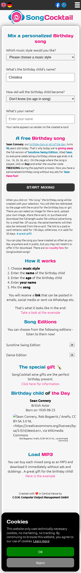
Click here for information (40, 383)
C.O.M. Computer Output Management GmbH (40, 497)
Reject (40, 563)
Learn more (41, 541)
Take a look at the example (40, 312)
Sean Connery (40, 400)
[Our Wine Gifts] (63, 4)
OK (40, 552)
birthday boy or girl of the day (47, 144)
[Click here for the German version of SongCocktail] (9, 4)
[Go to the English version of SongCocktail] (3, 4)
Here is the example (40, 475)
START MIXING (40, 187)
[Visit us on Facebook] (57, 4)
